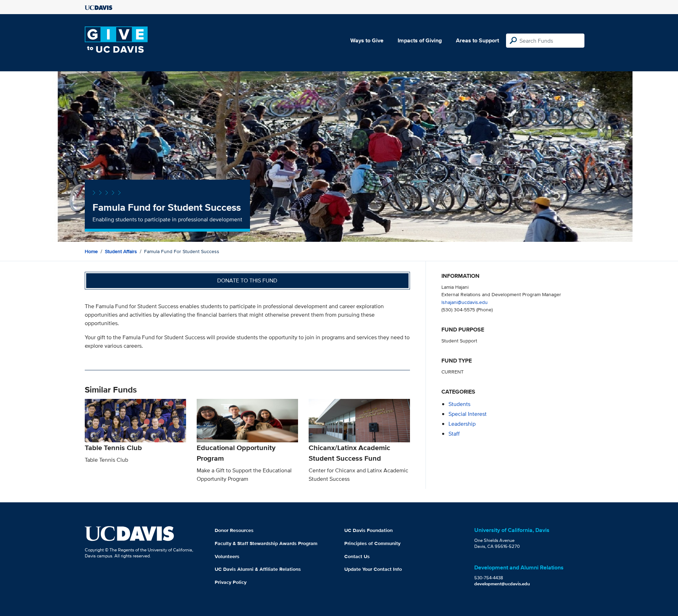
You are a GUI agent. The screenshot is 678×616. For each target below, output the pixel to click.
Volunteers (227, 556)
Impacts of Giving (420, 40)
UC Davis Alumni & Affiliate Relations (258, 569)
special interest (467, 414)
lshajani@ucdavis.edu (464, 302)
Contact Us (357, 556)
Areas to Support (477, 40)
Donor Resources (234, 530)
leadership (462, 424)
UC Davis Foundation (368, 530)
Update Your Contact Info (373, 569)
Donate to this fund (247, 280)
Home (91, 251)
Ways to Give (366, 40)
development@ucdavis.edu (502, 583)
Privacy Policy (230, 582)
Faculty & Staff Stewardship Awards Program (266, 543)
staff (454, 434)
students (459, 404)
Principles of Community (372, 543)
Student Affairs (121, 251)
